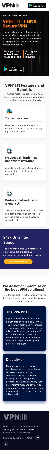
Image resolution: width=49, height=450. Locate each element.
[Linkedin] (6, 444)
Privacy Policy (11, 429)
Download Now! (17, 261)
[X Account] (37, 437)
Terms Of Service (27, 429)
